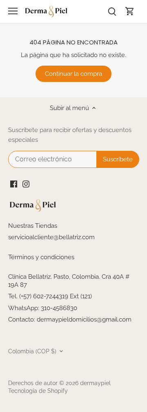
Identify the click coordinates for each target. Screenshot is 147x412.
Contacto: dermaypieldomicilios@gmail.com (69, 319)
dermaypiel (95, 383)
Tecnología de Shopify (38, 391)
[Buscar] (112, 11)
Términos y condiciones (41, 257)
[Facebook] (13, 184)
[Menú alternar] (13, 11)
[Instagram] (25, 184)
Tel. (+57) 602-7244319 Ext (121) (50, 296)
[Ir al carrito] (130, 11)
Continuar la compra (73, 73)
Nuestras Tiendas (32, 225)
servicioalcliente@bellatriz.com (51, 237)
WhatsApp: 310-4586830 (42, 308)
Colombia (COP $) (32, 351)
